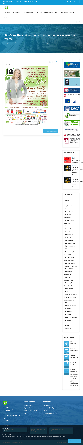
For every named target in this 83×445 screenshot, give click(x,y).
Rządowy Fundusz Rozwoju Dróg (70, 284)
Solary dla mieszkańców (68, 230)
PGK (66, 302)
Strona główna (7, 1)
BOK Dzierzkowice (71, 317)
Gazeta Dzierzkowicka (68, 278)
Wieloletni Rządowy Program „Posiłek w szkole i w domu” (70, 297)
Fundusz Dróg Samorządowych (69, 259)
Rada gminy (68, 203)
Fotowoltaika (69, 288)
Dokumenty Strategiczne (68, 273)
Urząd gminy (69, 240)
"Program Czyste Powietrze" (70, 307)
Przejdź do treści (28, 1)
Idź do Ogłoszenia (51, 131)
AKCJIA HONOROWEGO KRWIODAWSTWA (77, 160)
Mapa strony (18, 1)
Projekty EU (69, 211)
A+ (71, 1)
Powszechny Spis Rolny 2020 (70, 253)
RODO (45, 410)
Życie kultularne (70, 246)
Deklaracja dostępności (50, 413)
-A (64, 1)
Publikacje (68, 311)
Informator (46, 405)
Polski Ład (68, 314)
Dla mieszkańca (70, 243)
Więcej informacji (60, 436)
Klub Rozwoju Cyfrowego (69, 327)
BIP (36, 1)
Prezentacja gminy (48, 408)
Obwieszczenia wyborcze (69, 221)
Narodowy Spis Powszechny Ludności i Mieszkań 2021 (71, 266)
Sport (67, 200)
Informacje (68, 226)
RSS (4, 3)
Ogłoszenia (17, 43)
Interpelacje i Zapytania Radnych (70, 321)
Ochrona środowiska (67, 216)
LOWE (67, 291)
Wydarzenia (69, 249)
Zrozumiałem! (74, 441)
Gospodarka (69, 209)
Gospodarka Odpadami (68, 236)
